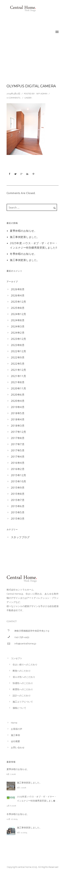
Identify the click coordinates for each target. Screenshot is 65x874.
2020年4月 (18, 400)
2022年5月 (18, 363)
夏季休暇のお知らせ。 (23, 230)
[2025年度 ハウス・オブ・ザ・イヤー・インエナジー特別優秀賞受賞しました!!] (11, 798)
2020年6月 (18, 394)
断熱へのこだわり (22, 670)
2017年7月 (18, 444)
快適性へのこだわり (23, 683)
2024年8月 (18, 320)
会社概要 (15, 741)
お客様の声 (16, 729)
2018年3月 (18, 425)
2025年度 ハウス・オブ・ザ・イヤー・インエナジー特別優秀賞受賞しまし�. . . (37, 798)
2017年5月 (18, 450)
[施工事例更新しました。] (11, 786)
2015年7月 (18, 500)
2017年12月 (18, 431)
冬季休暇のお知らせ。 (23, 253)
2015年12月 (18, 475)
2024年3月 (18, 326)
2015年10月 (18, 481)
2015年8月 (18, 493)
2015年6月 (18, 506)
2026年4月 (18, 295)
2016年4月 (18, 462)
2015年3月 (18, 518)
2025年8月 (18, 308)
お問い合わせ (17, 747)
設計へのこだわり (22, 695)
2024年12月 (18, 314)
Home (14, 722)
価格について (19, 708)
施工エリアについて (23, 701)
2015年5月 (18, 512)
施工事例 (15, 735)
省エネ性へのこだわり (24, 677)
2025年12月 (18, 301)
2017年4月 (18, 456)
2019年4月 (18, 407)
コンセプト (16, 658)
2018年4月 (18, 419)
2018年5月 (18, 413)
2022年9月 (18, 357)
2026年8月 (18, 289)
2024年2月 (18, 332)
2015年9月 (18, 487)
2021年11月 (18, 376)
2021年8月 (18, 382)
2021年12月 (18, 369)
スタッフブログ (20, 537)
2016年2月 (18, 469)
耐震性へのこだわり (23, 689)
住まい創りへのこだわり (25, 664)
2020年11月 (18, 388)
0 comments (13, 98)
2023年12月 (18, 339)
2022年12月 (18, 351)
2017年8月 (18, 438)
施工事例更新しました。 (25, 237)
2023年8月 (18, 345)
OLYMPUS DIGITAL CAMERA (31, 86)
